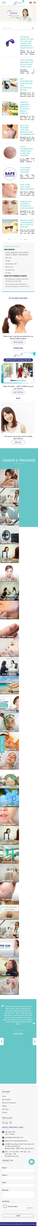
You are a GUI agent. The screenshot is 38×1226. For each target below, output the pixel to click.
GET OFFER (18, 392)
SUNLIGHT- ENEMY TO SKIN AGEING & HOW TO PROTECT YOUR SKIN (27, 223)
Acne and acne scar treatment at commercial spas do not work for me (17, 285)
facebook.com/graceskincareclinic (16, 1141)
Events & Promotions (9, 1103)
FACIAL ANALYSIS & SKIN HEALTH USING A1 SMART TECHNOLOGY (17, 253)
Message (5, 1190)
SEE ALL (18, 442)
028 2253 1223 (10, 1132)
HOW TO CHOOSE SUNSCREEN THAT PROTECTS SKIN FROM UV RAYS (26, 63)
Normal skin (9, 267)
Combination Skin (11, 264)
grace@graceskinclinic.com (14, 1137)
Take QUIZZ (18, 342)
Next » (26, 239)
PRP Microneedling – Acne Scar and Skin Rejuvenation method (27, 84)
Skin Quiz (8, 258)
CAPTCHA (5, 1201)
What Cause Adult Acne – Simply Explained (27, 187)
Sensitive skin (9, 270)
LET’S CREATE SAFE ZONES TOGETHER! (25, 170)
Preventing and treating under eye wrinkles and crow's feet (16, 280)
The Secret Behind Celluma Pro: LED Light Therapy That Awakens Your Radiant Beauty (26, 42)
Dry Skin (8, 273)
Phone (5, 1175)
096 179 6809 (9, 1134)
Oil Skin (7, 261)
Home (4, 1096)
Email (4, 1182)
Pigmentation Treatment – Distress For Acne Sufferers (26, 204)
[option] (18, 1041)
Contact (4, 1112)
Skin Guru (5, 1109)
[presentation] (18, 1207)
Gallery (4, 1106)
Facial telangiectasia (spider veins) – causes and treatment (26, 151)
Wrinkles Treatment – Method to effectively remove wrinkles (25, 107)
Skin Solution (6, 1099)
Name (4, 1168)
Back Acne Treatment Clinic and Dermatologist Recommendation (27, 129)
